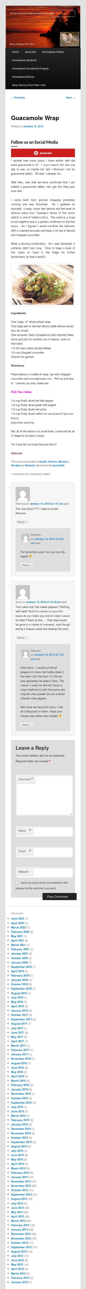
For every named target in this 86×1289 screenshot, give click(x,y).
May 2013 (17, 1212)
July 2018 (17, 997)
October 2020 (19, 958)
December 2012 (21, 1234)
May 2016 (17, 1072)
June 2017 (17, 1032)
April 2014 (17, 1164)
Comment (26, 779)
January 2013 (19, 1229)
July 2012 (17, 1256)
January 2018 (19, 1010)
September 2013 (21, 1194)
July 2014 (17, 1151)
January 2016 (19, 1089)
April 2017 (17, 1041)
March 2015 (18, 1116)
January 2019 (19, 980)
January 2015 (19, 1124)
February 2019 (20, 975)
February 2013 (20, 1225)
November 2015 (21, 1094)
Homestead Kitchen (23, 76)
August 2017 (19, 1023)
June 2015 (17, 1111)
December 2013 (21, 1181)
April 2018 (17, 1006)
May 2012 (17, 1264)
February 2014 (20, 1173)
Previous (18, 97)
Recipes (16, 465)
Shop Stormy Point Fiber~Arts (29, 85)
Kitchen (52, 461)
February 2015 (20, 1120)
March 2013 (18, 1221)
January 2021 (19, 953)
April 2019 (17, 971)
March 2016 (18, 1080)
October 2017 (19, 1015)
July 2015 (17, 1107)
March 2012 (18, 1273)
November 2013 (21, 1186)
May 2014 (17, 1159)
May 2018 (17, 1002)
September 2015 (21, 1102)
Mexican (63, 461)
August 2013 (19, 1199)
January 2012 (19, 1282)
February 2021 (20, 949)
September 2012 (21, 1247)
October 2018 (19, 984)
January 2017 (19, 1054)
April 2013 (17, 1216)
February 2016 (20, 1085)
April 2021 (17, 940)
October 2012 (19, 1243)
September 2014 (21, 1142)
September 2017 (21, 1019)
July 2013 (17, 1203)
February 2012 (20, 1278)
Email (25, 851)
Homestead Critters (53, 51)
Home (15, 51)
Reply (22, 522)
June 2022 (17, 918)
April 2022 (17, 923)
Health (43, 461)
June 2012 (17, 1260)
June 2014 (17, 1155)
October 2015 (19, 1098)
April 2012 (17, 1269)
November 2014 (21, 1133)
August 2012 (19, 1251)
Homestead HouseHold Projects (30, 68)
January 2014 (19, 1177)
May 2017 (17, 1037)
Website (23, 872)
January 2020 (19, 962)
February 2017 (20, 1050)
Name (25, 830)
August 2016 (19, 1063)
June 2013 (17, 1208)
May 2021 (17, 936)
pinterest (46, 153)
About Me (30, 51)
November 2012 (21, 1238)
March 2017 (18, 1045)
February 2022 (20, 932)
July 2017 (17, 1028)
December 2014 (21, 1129)
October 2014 (19, 1138)
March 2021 (18, 945)
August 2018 (19, 993)
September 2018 (21, 988)
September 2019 (21, 967)
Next (70, 97)
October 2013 (19, 1190)
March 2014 (18, 1168)
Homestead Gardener (24, 60)
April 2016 (17, 1076)
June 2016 (17, 1067)
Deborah (30, 465)
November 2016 (21, 1059)
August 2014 (19, 1146)
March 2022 (18, 927)
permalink (58, 465)
